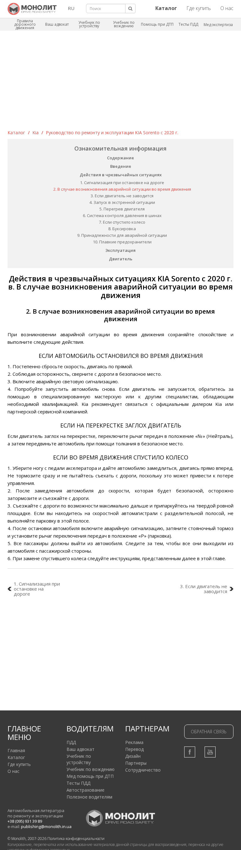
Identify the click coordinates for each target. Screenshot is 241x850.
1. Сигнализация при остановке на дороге (122, 182)
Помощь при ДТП (157, 24)
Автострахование (85, 790)
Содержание (120, 158)
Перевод (134, 749)
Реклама (134, 742)
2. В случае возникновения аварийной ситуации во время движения (122, 189)
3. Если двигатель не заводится (122, 196)
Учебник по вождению (124, 24)
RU (71, 8)
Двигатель (120, 259)
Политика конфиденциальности (75, 838)
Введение (120, 166)
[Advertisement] (120, 82)
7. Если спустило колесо (122, 222)
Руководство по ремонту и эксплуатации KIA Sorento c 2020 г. (112, 132)
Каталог (16, 132)
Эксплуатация (120, 250)
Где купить (198, 8)
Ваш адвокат (57, 24)
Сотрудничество (143, 770)
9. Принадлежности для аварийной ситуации (122, 235)
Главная (16, 750)
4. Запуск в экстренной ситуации (122, 202)
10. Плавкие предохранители (122, 242)
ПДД (71, 742)
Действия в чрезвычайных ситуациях (121, 175)
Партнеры (136, 763)
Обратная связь (209, 732)
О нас (226, 8)
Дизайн (133, 756)
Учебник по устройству (89, 24)
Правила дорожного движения (25, 24)
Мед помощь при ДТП (90, 776)
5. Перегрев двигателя (122, 209)
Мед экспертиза (218, 24)
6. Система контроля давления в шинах (122, 215)
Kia (35, 132)
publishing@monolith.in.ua (46, 826)
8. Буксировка (122, 228)
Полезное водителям (89, 797)
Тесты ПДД (188, 24)
